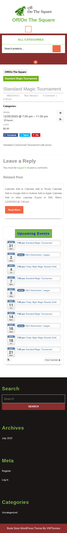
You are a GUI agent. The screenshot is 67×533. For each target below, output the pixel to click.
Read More (15, 211)
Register (6, 471)
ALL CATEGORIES (31, 39)
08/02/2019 (12, 95)
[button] (60, 119)
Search (57, 48)
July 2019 (7, 438)
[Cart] (33, 60)
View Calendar (52, 359)
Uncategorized (9, 512)
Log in (5, 479)
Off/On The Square (33, 20)
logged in (22, 167)
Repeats (9, 120)
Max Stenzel (30, 95)
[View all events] (60, 112)
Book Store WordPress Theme (24, 528)
